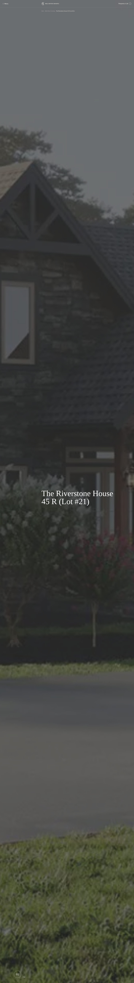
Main (42, 11)
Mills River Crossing (50, 11)
